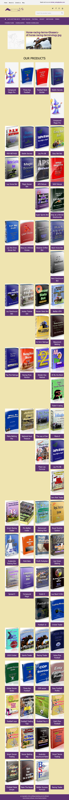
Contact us (18, 2)
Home (5, 2)
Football (35, 19)
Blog (23, 2)
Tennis (57, 19)
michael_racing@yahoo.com (57, 2)
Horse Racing (26, 19)
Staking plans (9, 23)
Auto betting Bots (14, 19)
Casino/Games (19, 23)
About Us (11, 2)
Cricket (41, 19)
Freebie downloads (32, 23)
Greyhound (49, 19)
